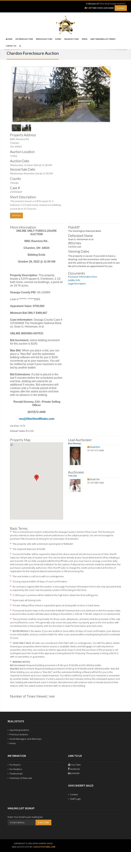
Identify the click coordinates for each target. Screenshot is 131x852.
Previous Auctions (44, 39)
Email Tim (95, 479)
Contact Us (11, 46)
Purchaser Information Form (82, 276)
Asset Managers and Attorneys (26, 738)
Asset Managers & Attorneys (102, 39)
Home (9, 39)
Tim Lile (72, 475)
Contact (121, 8)
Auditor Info (74, 280)
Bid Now (16, 215)
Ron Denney (74, 443)
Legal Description (77, 283)
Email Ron (95, 446)
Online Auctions (71, 39)
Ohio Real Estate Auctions (112, 3)
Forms (13, 743)
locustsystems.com (44, 847)
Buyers (58, 39)
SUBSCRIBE (43, 822)
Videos (84, 39)
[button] (36, 477)
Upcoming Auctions (24, 39)
